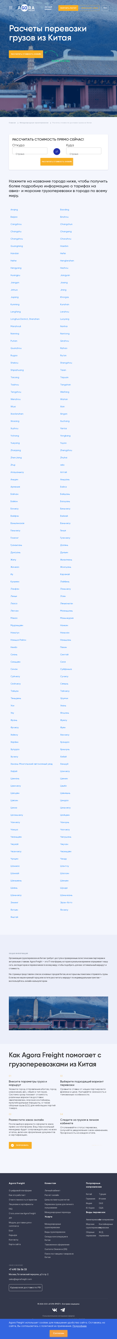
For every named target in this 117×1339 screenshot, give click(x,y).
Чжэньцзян (65, 851)
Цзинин (64, 779)
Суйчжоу (15, 676)
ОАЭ (101, 1203)
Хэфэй (14, 771)
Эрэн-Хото (66, 903)
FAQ (10, 1209)
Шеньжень (16, 881)
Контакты (13, 1240)
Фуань (14, 720)
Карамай (65, 574)
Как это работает (17, 1195)
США (101, 1208)
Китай (89, 1194)
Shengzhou (66, 363)
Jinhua (14, 290)
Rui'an (63, 356)
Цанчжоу (65, 771)
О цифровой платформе (20, 1190)
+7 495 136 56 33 (18, 1269)
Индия (89, 1203)
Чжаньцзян (16, 837)
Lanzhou (64, 312)
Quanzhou (16, 348)
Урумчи (64, 698)
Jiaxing (64, 283)
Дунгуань (15, 552)
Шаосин (64, 873)
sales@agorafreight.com (20, 1279)
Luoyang (64, 319)
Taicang (15, 377)
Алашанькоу (17, 472)
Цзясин (14, 800)
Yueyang (15, 443)
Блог (11, 1230)
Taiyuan (64, 377)
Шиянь (14, 888)
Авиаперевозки (91, 1219)
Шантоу (64, 866)
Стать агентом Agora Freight (22, 1213)
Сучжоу (64, 676)
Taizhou (15, 385)
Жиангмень (66, 560)
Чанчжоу (15, 822)
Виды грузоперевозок (55, 1232)
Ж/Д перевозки (104, 1234)
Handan (15, 253)
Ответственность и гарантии (23, 1200)
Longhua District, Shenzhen (25, 319)
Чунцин (14, 859)
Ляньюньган (66, 603)
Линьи (14, 596)
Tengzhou (16, 392)
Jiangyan (65, 275)
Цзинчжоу (16, 786)
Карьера (13, 1235)
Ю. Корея (90, 1208)
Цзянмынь (65, 793)
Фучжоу (15, 727)
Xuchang (64, 421)
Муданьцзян (17, 625)
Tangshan (65, 385)
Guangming (17, 246)
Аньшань (64, 480)
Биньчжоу (65, 509)
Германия (90, 1199)
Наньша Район (18, 640)
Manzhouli (16, 326)
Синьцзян (15, 662)
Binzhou (64, 217)
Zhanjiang (16, 450)
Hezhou (64, 268)
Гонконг (15, 538)
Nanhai (63, 326)
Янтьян (14, 910)
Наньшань (65, 640)
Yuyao (63, 443)
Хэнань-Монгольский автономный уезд (32, 764)
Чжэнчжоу (16, 851)
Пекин (63, 647)
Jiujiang (15, 297)
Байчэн (14, 494)
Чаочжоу (65, 830)
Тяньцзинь (16, 698)
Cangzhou (16, 224)
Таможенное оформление (57, 1244)
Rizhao (63, 348)
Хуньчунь (64, 749)
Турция (102, 1194)
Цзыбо (63, 786)
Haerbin (64, 246)
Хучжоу (14, 757)
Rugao (14, 356)
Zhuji (13, 465)
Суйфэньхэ (66, 669)
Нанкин (64, 625)
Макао (14, 618)
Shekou (14, 363)
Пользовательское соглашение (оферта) (59, 1316)
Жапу (13, 560)
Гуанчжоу (65, 538)
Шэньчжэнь (66, 895)
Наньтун (15, 633)
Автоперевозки (104, 1219)
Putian (14, 341)
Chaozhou (65, 239)
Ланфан (15, 589)
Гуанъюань (16, 545)
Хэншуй (64, 764)
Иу (12, 574)
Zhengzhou (66, 450)
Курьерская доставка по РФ (25, 1288)
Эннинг (14, 903)
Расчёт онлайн (52, 1195)
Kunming (15, 304)
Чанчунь (64, 822)
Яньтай (14, 917)
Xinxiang (15, 421)
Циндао (64, 800)
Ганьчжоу (15, 531)
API (10, 1218)
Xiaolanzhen (17, 414)
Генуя (63, 531)
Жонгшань (65, 567)
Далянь (64, 545)
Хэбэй (63, 757)
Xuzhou (14, 428)
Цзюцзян (15, 793)
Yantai (63, 428)
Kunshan (64, 304)
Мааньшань (66, 611)
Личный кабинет (52, 1190)
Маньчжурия (66, 618)
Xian (62, 407)
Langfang (16, 312)
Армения (15, 487)
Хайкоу (14, 735)
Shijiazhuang (17, 370)
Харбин (14, 742)
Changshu (16, 232)
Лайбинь (64, 582)
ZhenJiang (16, 458)
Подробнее (79, 1326)
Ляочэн (15, 611)
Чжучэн (64, 844)
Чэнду (63, 859)
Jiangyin (15, 283)
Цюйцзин (65, 815)
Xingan (63, 414)
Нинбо (14, 647)
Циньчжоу (65, 808)
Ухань (63, 706)
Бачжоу (15, 509)
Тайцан (15, 691)
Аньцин (14, 480)
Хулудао (15, 749)
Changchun (66, 224)
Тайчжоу (64, 691)
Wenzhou (16, 399)
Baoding (64, 210)
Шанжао (15, 866)
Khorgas (64, 297)
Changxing (66, 232)
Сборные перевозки (91, 1234)
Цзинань (15, 779)
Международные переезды (58, 1212)
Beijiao (14, 217)
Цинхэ (14, 808)
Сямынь (64, 684)
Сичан (14, 669)
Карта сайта (15, 1244)
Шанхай (15, 873)
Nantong (64, 334)
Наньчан (64, 633)
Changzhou (17, 239)
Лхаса (14, 603)
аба (62, 465)
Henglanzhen (67, 261)
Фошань (64, 713)
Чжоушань (65, 837)
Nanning (15, 334)
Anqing (14, 210)
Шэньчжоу (16, 895)
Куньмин (15, 582)
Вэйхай (64, 516)
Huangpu (15, 275)
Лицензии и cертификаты (21, 1204)
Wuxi (13, 407)
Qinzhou (64, 341)
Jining (63, 290)
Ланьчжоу (65, 589)
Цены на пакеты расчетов (57, 1200)
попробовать (22, 1145)
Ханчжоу (64, 735)
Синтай (64, 655)
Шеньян (64, 881)
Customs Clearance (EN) (56, 1249)
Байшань (65, 494)
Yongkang (65, 436)
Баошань (65, 501)
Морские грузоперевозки (91, 1226)
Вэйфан (15, 516)
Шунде (64, 888)
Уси (12, 706)
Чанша (14, 830)
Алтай (63, 472)
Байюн (14, 501)
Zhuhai (63, 458)
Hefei (63, 253)
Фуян (62, 727)
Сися (63, 662)
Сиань (14, 655)
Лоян (63, 596)
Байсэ (63, 487)
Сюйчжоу (16, 684)
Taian (63, 370)
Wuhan (64, 399)
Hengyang (16, 268)
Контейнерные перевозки (104, 1226)
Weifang (64, 392)
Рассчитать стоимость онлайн (26, 54)
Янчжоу (64, 910)
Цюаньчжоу (17, 815)
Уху (12, 713)
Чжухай (14, 844)
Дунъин (64, 552)
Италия (102, 1199)
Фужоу (63, 720)
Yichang (15, 436)
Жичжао (15, 567)
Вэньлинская (17, 523)
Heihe (14, 261)
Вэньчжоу (65, 523)
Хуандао (64, 742)
